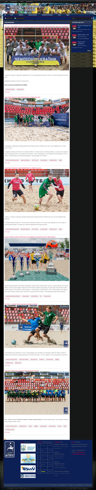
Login (90, 1)
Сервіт (30, 426)
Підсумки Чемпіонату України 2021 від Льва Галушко (21, 371)
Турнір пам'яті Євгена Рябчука (13, 296)
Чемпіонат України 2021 (11, 426)
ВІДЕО (67, 15)
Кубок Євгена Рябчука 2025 (12, 160)
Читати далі (7, 92)
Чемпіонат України (10, 89)
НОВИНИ (21, 15)
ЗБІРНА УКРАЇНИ (32, 15)
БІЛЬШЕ (89, 50)
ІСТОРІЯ (21, 1)
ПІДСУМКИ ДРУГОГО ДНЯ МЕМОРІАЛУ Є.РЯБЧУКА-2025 (22, 97)
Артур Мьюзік (34, 296)
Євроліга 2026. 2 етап (83, 34)
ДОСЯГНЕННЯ (29, 1)
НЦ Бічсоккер (47, 296)
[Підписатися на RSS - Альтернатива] (5, 438)
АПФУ (6, 1)
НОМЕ (5, 14)
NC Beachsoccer (53, 160)
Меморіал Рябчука (25, 160)
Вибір (60, 160)
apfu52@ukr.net (80, 452)
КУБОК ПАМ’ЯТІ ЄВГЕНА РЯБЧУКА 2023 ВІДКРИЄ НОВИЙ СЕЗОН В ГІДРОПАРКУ (30, 237)
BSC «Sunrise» (35, 160)
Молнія (59, 426)
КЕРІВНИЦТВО (13, 1)
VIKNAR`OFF (18, 363)
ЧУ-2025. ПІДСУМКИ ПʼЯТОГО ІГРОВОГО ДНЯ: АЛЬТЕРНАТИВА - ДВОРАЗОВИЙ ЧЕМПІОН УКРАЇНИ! (36, 26)
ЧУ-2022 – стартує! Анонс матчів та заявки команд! (20, 304)
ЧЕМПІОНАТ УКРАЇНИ (47, 15)
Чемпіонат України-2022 (11, 359)
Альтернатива (20, 89)
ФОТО (59, 15)
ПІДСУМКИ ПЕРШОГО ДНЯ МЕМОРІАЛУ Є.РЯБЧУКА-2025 (22, 168)
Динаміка (42, 359)
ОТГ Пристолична (10, 429)
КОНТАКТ (88, 485)
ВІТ (41, 296)
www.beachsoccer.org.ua (78, 454)
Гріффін (57, 359)
